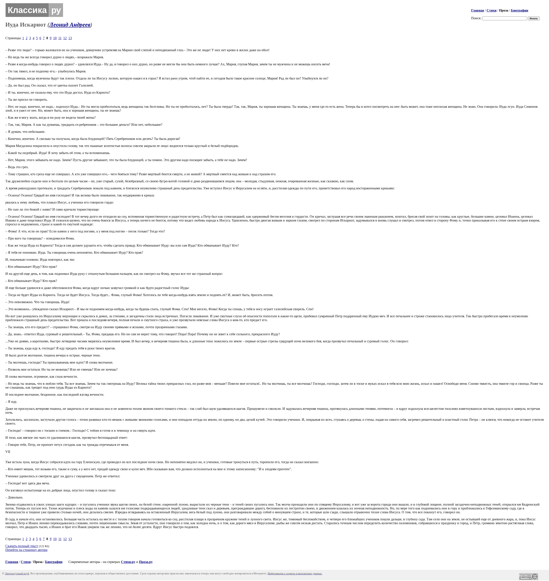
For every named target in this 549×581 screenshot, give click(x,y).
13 (70, 38)
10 (55, 38)
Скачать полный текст (21, 546)
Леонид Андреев (69, 24)
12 (65, 38)
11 (60, 38)
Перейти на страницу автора (26, 550)
